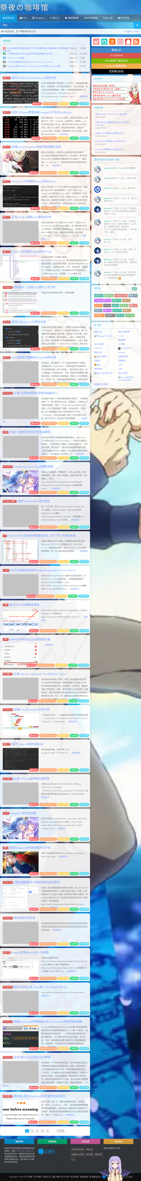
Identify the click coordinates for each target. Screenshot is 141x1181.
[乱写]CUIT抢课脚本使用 (24, 604)
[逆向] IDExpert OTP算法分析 (28, 321)
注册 (136, 32)
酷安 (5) (133, 305)
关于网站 (37, 1177)
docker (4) (117, 310)
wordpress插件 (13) (103, 301)
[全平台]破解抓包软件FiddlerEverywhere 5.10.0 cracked (30, 62)
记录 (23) (99, 296)
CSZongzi (108, 336)
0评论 (75, 173)
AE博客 (121, 344)
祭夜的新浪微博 (77, 1149)
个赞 (85, 104)
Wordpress (8, 287)
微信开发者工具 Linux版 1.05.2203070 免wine (40, 987)
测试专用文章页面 (24, 917)
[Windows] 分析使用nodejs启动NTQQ (33, 181)
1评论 (75, 243)
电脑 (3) (127, 310)
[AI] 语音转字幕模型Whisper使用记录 (33, 357)
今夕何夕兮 (125, 348)
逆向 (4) (107, 310)
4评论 (75, 1013)
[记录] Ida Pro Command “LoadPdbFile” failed (39, 673)
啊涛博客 (122, 340)
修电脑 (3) (99, 315)
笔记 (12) (117, 301)
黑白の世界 (123, 373)
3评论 (75, 138)
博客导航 (98, 369)
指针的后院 (101, 357)
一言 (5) (124, 305)
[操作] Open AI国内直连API (27, 744)
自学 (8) (98, 305)
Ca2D (120, 365)
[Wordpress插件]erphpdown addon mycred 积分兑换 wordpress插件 (34, 66)
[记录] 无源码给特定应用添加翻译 (29, 432)
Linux (6, 570)
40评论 (73, 596)
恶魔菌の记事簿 (101, 384)
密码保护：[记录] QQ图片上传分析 (34, 287)
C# (5, 536)
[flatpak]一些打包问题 (23, 813)
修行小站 (108, 373)
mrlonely (121, 352)
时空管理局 (92, 18)
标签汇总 (47, 1177)
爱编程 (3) (110, 315)
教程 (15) (133, 296)
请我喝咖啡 (73, 18)
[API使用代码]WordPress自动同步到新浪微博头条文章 (29, 54)
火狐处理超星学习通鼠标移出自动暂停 (36, 882)
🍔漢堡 (97, 365)
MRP (6, 639)
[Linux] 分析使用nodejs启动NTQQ (31, 251)
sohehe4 (32, 665)
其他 (5, 25)
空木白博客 (99, 344)
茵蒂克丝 (9, 18)
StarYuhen (98, 348)
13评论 (73, 665)
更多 (134, 288)
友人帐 (108, 18)
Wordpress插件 (10, 501)
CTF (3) (120, 315)
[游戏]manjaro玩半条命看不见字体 (29, 847)
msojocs (37, 104)
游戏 (5, 848)
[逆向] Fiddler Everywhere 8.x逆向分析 (33, 77)
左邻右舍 (74, 1177)
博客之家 (98, 352)
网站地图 (84, 1177)
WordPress (39, 18)
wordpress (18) (121, 296)
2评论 (75, 104)
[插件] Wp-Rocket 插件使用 (33, 501)
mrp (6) (115, 305)
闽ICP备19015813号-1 (61, 1177)
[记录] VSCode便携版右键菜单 (31, 778)
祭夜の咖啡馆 (124, 332)
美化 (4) (98, 310)
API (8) (107, 305)
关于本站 (124, 18)
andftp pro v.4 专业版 (15, 58)
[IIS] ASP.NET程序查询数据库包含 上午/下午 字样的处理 (41, 535)
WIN (24, 18)
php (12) (126, 301)
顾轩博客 (89, 1154)
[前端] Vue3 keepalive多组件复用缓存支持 (36, 146)
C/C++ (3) (130, 315)
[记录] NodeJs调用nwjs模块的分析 (31, 217)
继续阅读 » (64, 134)
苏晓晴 (97, 361)
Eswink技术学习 (125, 380)
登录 (129, 32)
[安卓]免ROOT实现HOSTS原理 (31, 1057)
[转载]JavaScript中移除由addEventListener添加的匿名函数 (47, 1021)
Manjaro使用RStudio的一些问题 (30, 952)
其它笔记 (7, 674)
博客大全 (98, 332)
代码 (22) (109, 296)
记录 (5, 432)
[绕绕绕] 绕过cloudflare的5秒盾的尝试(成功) (39, 1096)
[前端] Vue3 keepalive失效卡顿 (31, 709)
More (73, 1160)
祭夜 (30, 1177)
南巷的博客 (123, 357)
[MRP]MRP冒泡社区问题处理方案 (29, 639)
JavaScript (8, 393)
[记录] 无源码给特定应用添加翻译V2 (35, 393)
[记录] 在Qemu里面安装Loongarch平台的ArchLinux (41, 112)
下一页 (61, 1131)
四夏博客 (122, 361)
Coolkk (121, 336)
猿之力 (55, 18)
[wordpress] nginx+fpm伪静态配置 (33, 466)
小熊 (120, 369)
